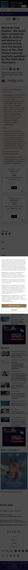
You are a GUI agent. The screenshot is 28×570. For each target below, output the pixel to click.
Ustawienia (14, 310)
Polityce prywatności (21, 270)
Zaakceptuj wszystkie (14, 305)
